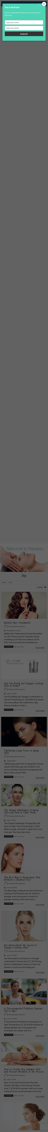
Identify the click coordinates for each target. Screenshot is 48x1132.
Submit (24, 33)
